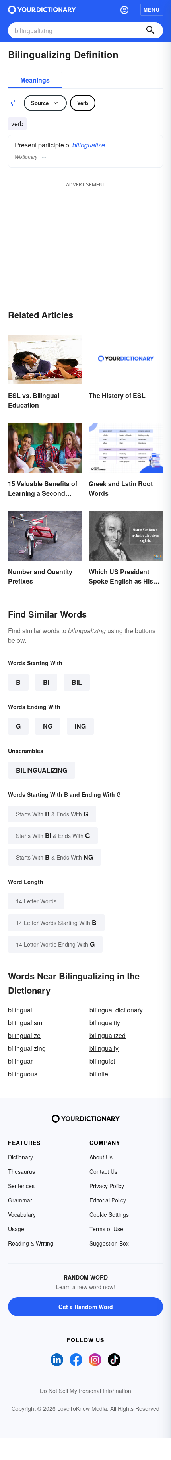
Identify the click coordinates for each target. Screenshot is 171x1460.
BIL (77, 682)
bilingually (104, 1048)
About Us (101, 1157)
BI (46, 682)
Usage (16, 1229)
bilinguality (104, 1022)
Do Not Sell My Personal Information (85, 1391)
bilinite (98, 1073)
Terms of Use (106, 1229)
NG (47, 726)
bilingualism (25, 1022)
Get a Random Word (85, 1307)
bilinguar (20, 1061)
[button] (124, 9)
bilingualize (88, 144)
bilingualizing (41, 770)
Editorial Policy (107, 1200)
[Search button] (150, 30)
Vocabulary (22, 1214)
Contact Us (103, 1171)
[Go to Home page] (42, 9)
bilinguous (22, 1073)
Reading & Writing (30, 1243)
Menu (152, 9)
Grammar (20, 1200)
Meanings (35, 80)
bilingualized (107, 1035)
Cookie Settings (109, 1214)
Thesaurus (21, 1171)
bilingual (20, 1009)
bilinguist (102, 1061)
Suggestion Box (109, 1243)
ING (80, 726)
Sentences (21, 1186)
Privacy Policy (106, 1186)
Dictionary (20, 1157)
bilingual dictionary (116, 1009)
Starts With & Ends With (52, 813)
